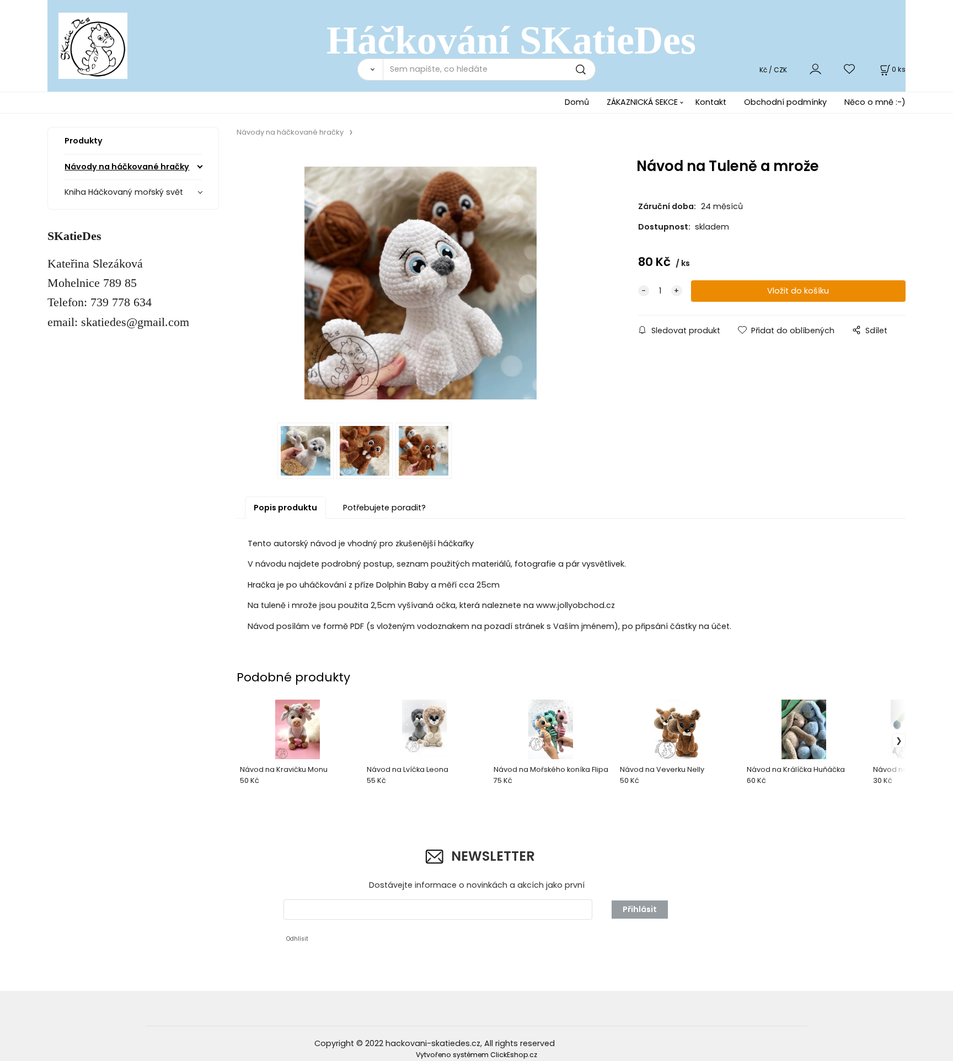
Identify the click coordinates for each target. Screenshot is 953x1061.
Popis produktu (285, 507)
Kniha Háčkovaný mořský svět (124, 192)
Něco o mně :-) (875, 102)
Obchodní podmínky (785, 102)
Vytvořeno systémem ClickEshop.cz (476, 1054)
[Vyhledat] (370, 69)
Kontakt (710, 102)
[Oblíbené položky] (850, 69)
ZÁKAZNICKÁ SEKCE (642, 102)
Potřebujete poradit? (384, 507)
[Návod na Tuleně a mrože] (421, 282)
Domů (577, 102)
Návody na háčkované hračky (127, 166)
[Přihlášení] (815, 69)
